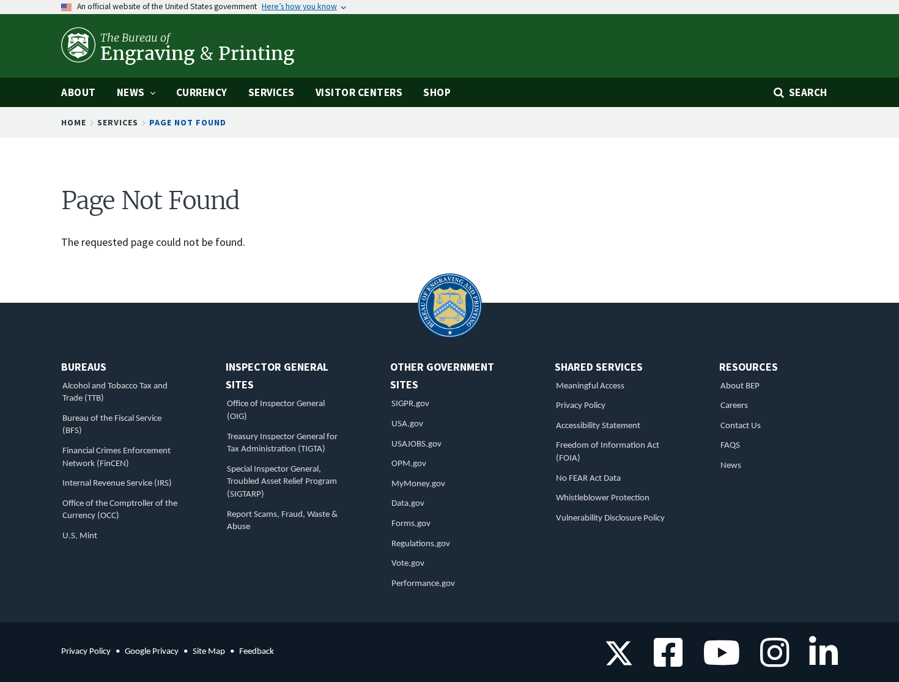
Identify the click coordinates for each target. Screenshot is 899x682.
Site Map (209, 651)
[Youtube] (717, 661)
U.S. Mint (79, 536)
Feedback (256, 651)
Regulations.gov (420, 544)
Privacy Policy (580, 405)
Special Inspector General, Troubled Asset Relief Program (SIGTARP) (282, 482)
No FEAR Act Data (588, 478)
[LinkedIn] (819, 661)
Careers (734, 405)
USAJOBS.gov (416, 444)
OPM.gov (408, 464)
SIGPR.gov (410, 404)
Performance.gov (423, 583)
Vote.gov (407, 563)
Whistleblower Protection (602, 498)
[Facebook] (664, 661)
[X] (619, 661)
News (730, 465)
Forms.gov (411, 523)
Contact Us (740, 426)
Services (117, 122)
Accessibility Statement (598, 426)
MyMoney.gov (418, 484)
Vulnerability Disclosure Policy (610, 518)
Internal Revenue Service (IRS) (117, 483)
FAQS (730, 445)
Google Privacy (152, 651)
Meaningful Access (590, 386)
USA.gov (407, 424)
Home (73, 122)
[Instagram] (770, 661)
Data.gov (407, 503)
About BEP (740, 386)
